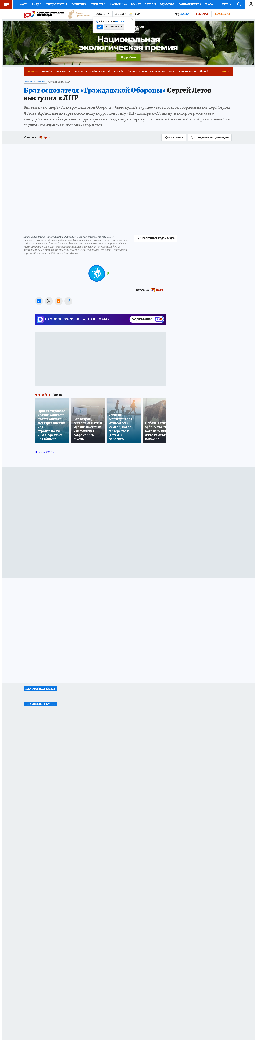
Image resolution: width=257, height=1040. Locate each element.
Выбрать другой (114, 27)
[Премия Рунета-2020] (77, 14)
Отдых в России (137, 71)
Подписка (222, 14)
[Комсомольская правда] (44, 14)
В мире (136, 4)
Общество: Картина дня (35, 82)
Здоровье (167, 4)
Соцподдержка (189, 4)
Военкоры (80, 71)
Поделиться (175, 137)
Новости (46, 71)
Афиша (203, 71)
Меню (6, 4)
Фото (24, 4)
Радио (184, 14)
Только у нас (63, 71)
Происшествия (187, 71)
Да (99, 27)
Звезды (150, 4)
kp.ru (47, 137)
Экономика (118, 4)
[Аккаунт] (251, 4)
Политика (78, 4)
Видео (36, 4)
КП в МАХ (118, 71)
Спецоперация (56, 4)
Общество (98, 4)
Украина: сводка (100, 71)
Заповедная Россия (162, 71)
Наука (209, 4)
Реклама (202, 14)
